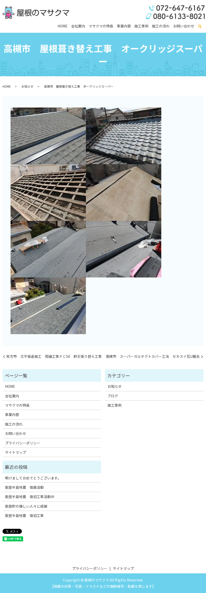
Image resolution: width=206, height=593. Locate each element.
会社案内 (78, 25)
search (199, 26)
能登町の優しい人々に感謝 (26, 506)
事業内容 (124, 25)
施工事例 (141, 25)
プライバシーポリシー (22, 442)
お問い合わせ (183, 25)
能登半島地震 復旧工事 (24, 515)
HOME (63, 25)
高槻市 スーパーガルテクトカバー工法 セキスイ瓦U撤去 (153, 356)
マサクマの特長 (101, 25)
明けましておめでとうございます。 (33, 477)
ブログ (113, 395)
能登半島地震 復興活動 (24, 487)
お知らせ (27, 86)
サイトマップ (15, 452)
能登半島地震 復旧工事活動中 (29, 496)
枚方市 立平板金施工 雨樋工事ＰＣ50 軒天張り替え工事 (54, 356)
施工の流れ (161, 25)
